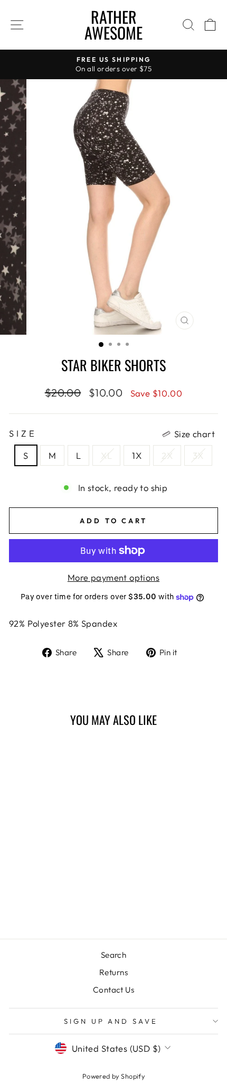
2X (167, 455)
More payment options (113, 577)
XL (106, 455)
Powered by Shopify (113, 1076)
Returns (113, 972)
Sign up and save (111, 1021)
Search (113, 955)
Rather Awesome (113, 24)
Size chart (194, 433)
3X (198, 455)
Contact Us (113, 990)
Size (112, 433)
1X (136, 455)
